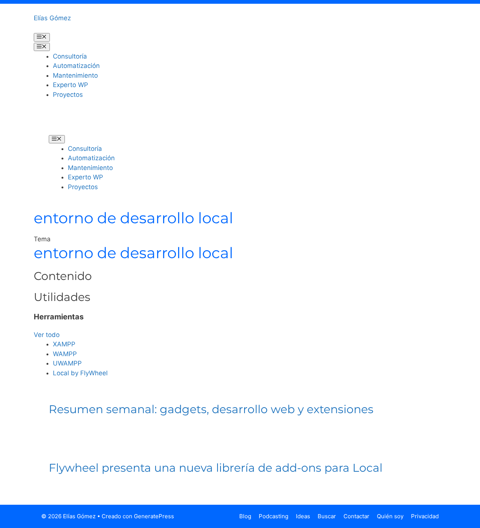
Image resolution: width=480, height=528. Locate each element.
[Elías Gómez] (60, 122)
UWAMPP (67, 363)
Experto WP (70, 85)
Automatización (76, 65)
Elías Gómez (52, 18)
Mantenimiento (75, 75)
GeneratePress (154, 516)
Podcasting (273, 516)
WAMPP (65, 354)
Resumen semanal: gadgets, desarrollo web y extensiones (211, 409)
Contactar (356, 516)
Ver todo (47, 334)
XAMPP (64, 344)
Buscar (327, 516)
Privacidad (425, 516)
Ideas (303, 516)
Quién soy (390, 516)
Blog (245, 516)
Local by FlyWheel (80, 373)
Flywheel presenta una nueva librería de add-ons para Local (215, 468)
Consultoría (70, 56)
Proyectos (68, 94)
